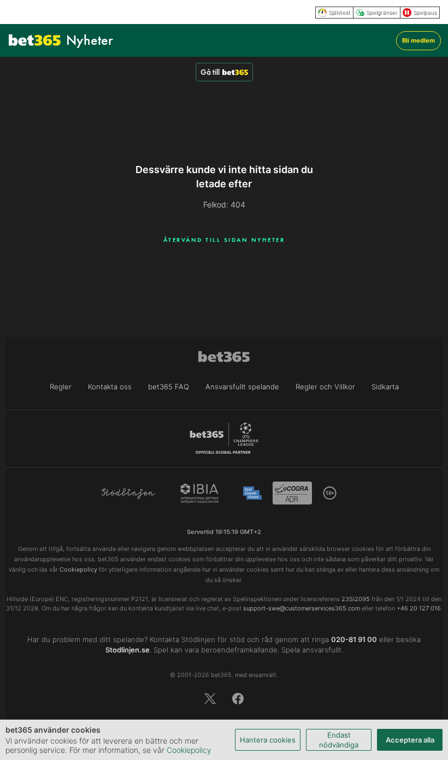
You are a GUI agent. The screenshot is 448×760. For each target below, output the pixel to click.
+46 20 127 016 (419, 608)
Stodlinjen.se (127, 649)
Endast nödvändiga (338, 740)
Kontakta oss (110, 386)
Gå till (210, 72)
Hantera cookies (268, 739)
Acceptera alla (410, 739)
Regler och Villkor (325, 386)
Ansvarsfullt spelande (242, 386)
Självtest (340, 12)
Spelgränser (382, 12)
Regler (61, 386)
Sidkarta (385, 386)
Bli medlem (418, 40)
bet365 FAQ (168, 386)
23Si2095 (355, 599)
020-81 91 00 (354, 639)
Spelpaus (425, 12)
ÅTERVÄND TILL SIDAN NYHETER (224, 240)
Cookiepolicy (189, 750)
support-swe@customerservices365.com (301, 608)
